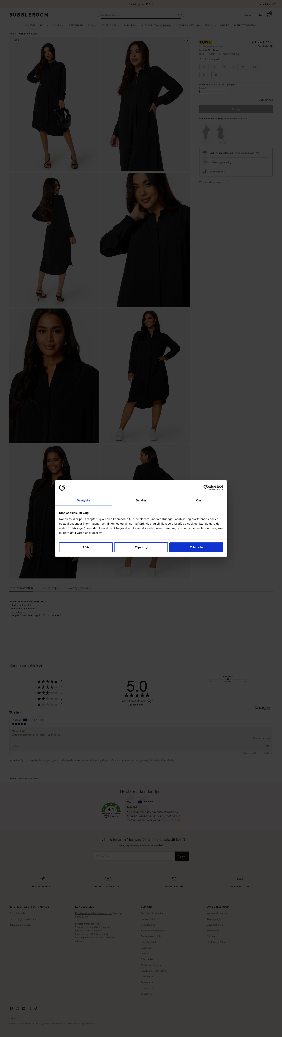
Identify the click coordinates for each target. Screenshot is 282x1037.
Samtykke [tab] (83, 500)
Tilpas (139, 547)
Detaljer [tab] (141, 500)
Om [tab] (198, 500)
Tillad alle (196, 547)
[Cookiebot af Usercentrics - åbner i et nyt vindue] (206, 488)
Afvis (85, 547)
